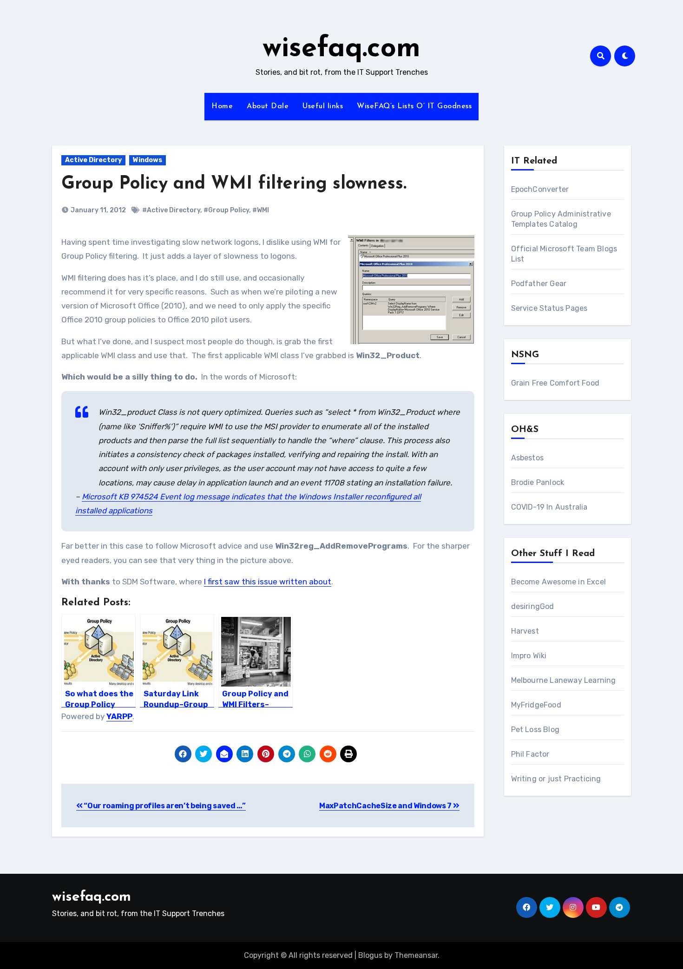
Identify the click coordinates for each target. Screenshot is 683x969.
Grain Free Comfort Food (555, 383)
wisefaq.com (341, 49)
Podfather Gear (539, 283)
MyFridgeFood (536, 705)
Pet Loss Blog (535, 729)
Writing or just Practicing (556, 778)
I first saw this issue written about (267, 581)
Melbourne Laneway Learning (563, 680)
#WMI (260, 210)
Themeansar (416, 955)
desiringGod (532, 606)
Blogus (370, 955)
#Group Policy (226, 210)
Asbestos (527, 457)
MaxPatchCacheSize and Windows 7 (386, 805)
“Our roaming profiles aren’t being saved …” (164, 805)
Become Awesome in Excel (558, 581)
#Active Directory (171, 210)
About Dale (268, 106)
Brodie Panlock (538, 482)
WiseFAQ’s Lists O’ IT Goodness (414, 106)
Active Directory (93, 160)
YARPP (119, 716)
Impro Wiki (529, 655)
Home (222, 106)
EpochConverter (540, 189)
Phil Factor (530, 754)
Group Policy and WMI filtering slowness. (234, 184)
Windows (147, 160)
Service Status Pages (549, 308)
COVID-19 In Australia (549, 507)
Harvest (525, 631)
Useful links (322, 106)
